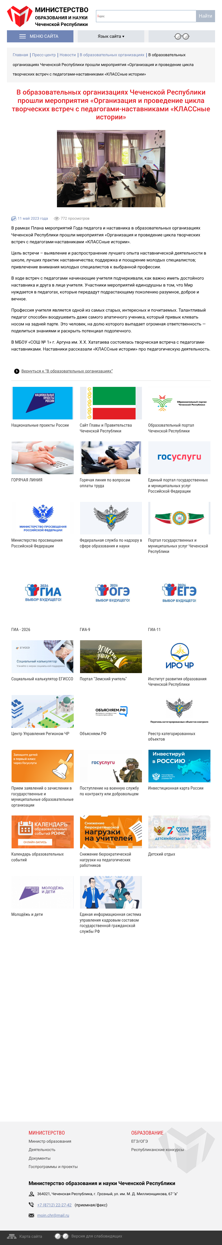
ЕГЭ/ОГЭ (139, 1141)
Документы (40, 1158)
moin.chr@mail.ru (53, 1215)
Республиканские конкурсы (157, 1150)
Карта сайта (30, 1236)
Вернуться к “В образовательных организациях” (67, 371)
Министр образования (50, 1141)
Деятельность (42, 1150)
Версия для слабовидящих (96, 1236)
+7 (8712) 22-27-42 (54, 1205)
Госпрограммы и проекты (53, 1167)
